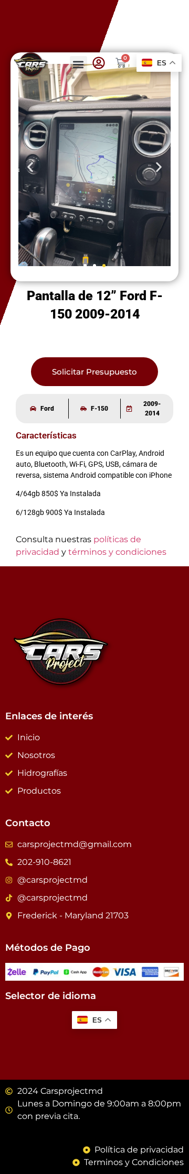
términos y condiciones (117, 552)
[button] (78, 64)
